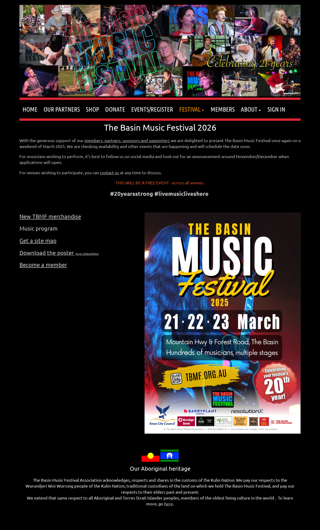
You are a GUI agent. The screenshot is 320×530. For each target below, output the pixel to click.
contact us (109, 172)
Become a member (43, 264)
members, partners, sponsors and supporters (127, 140)
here (168, 503)
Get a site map (37, 240)
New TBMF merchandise (50, 216)
